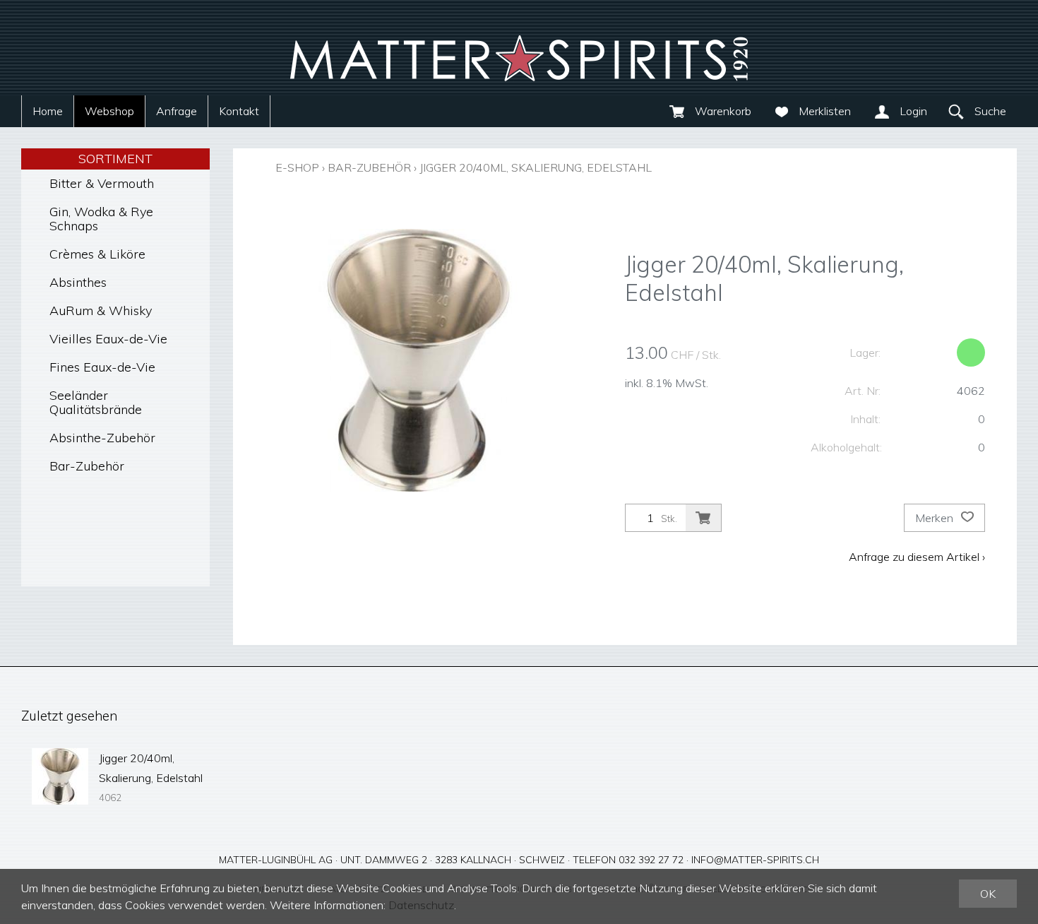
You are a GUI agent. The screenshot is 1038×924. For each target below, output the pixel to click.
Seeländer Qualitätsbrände (95, 402)
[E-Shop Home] (519, 47)
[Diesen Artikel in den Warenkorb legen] (703, 517)
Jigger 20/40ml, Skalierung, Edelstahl (535, 167)
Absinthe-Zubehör (102, 438)
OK (988, 894)
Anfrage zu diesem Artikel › (917, 557)
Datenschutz (421, 905)
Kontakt (239, 111)
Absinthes (78, 282)
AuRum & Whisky (100, 310)
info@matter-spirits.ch (755, 859)
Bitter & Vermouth (101, 183)
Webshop (109, 111)
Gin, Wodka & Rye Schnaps (101, 218)
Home (47, 111)
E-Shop (297, 167)
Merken (935, 518)
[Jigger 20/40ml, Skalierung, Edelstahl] (60, 776)
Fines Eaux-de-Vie (102, 367)
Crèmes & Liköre (97, 254)
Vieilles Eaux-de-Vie (108, 339)
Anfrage (176, 111)
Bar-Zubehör (86, 466)
